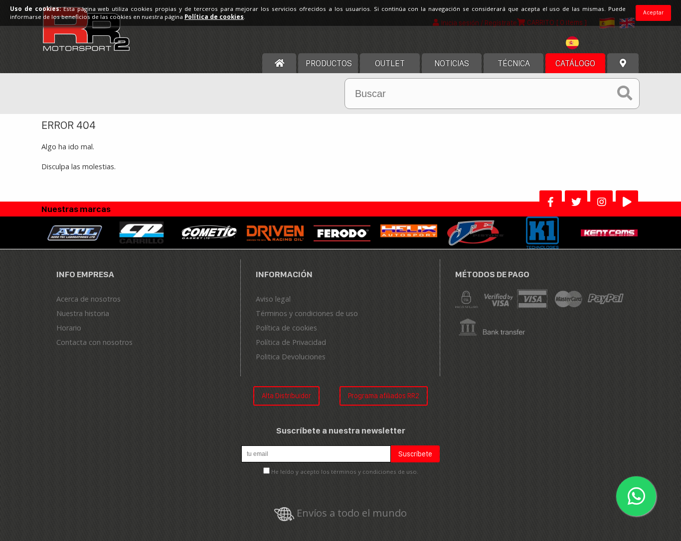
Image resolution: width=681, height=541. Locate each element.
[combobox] (588, 44)
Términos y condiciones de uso (307, 313)
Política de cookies (286, 327)
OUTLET (390, 63)
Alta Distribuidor (286, 395)
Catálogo (575, 63)
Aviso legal (273, 299)
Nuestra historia (82, 313)
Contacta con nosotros (94, 342)
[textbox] (588, 43)
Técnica (514, 63)
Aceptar (653, 12)
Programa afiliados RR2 (383, 395)
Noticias (451, 63)
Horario (68, 327)
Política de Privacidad (291, 342)
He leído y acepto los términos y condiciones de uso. (344, 471)
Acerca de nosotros (88, 299)
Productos (329, 63)
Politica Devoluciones (291, 356)
